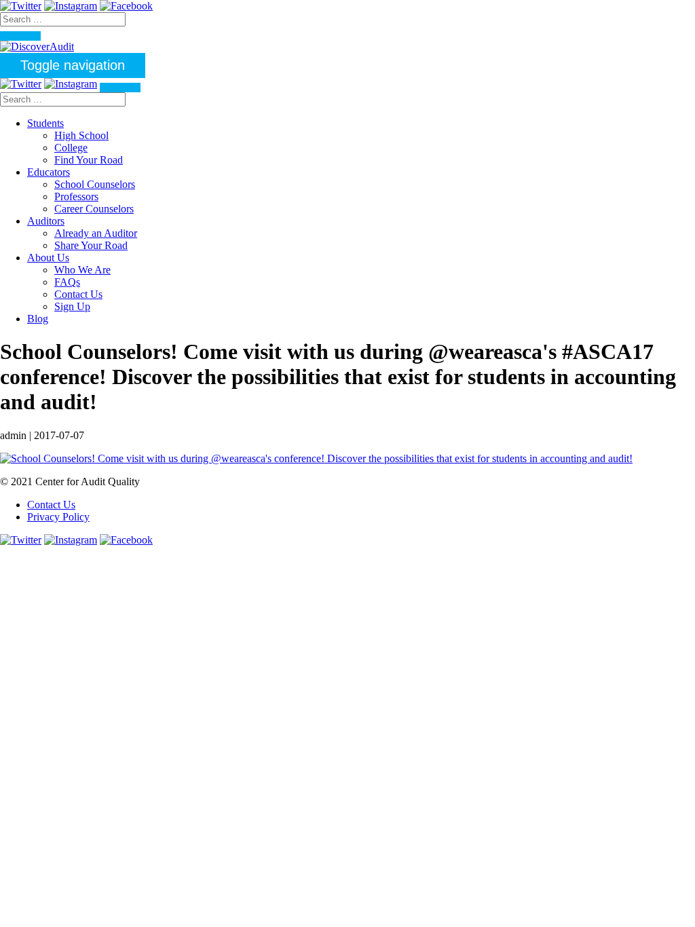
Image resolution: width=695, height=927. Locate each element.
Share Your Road (91, 245)
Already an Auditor (95, 233)
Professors (76, 196)
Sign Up (72, 306)
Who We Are (82, 270)
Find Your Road (88, 160)
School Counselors (94, 184)
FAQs (67, 282)
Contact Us (78, 294)
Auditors (45, 221)
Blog (37, 318)
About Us (48, 257)
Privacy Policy (58, 517)
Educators (48, 172)
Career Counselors (94, 208)
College (71, 147)
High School (81, 135)
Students (45, 123)
